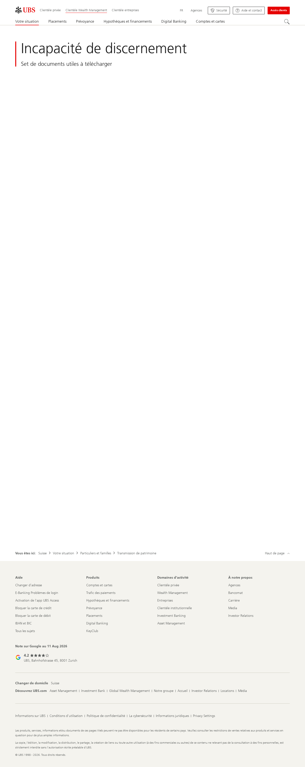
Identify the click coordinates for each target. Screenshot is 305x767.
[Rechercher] (287, 22)
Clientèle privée (50, 10)
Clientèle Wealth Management (86, 10)
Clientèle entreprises (125, 10)
